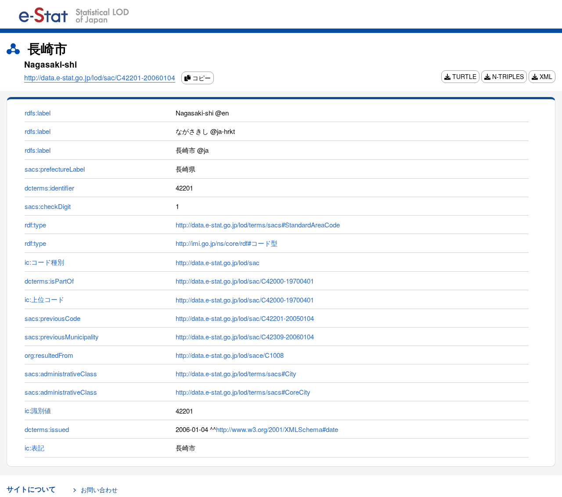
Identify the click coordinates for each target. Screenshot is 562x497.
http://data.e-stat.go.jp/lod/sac (217, 262)
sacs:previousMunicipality (62, 336)
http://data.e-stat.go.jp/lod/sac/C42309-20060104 (245, 336)
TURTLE (463, 76)
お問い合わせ (99, 489)
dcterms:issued (47, 429)
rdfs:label (37, 112)
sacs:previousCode (52, 318)
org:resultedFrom (49, 355)
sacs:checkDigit (48, 206)
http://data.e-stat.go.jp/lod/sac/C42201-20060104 (99, 77)
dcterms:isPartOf (49, 280)
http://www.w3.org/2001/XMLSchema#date (277, 429)
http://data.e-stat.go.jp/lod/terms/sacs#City (236, 373)
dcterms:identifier (49, 187)
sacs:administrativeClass (61, 373)
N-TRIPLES (507, 76)
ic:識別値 (38, 410)
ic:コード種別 (44, 262)
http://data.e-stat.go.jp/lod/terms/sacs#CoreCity (243, 391)
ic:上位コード (44, 299)
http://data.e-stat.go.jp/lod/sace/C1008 (230, 355)
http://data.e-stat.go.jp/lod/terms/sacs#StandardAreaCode (258, 224)
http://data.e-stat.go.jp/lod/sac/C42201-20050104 (245, 318)
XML (545, 76)
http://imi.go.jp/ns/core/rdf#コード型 (226, 243)
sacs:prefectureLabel (55, 168)
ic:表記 (34, 447)
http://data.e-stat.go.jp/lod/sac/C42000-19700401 (245, 280)
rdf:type (35, 224)
